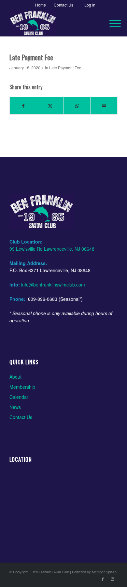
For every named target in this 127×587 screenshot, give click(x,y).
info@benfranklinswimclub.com (53, 284)
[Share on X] (50, 105)
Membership (22, 387)
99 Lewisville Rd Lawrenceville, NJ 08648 (51, 248)
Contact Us (20, 417)
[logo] (52, 23)
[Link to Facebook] (103, 579)
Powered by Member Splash (94, 571)
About (15, 376)
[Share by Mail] (104, 105)
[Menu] (112, 23)
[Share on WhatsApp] (77, 105)
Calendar (18, 397)
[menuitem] (40, 5)
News (15, 407)
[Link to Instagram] (113, 579)
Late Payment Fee (65, 67)
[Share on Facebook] (23, 105)
